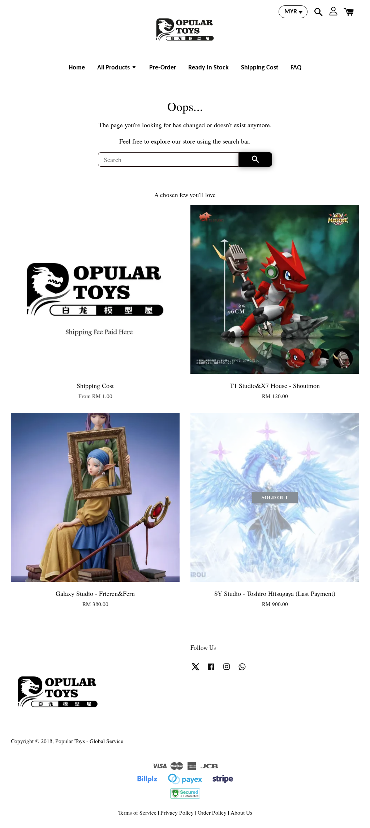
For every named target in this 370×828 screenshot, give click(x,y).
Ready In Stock (208, 67)
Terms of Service (137, 812)
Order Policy (212, 812)
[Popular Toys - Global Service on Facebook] (211, 669)
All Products (114, 67)
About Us (241, 812)
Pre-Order (162, 67)
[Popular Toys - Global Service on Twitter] (195, 669)
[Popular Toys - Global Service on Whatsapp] (242, 669)
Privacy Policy (177, 812)
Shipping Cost (259, 67)
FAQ (296, 67)
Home (77, 67)
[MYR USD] (293, 11)
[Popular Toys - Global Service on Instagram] (226, 669)
